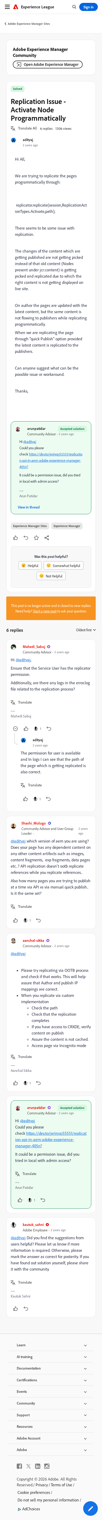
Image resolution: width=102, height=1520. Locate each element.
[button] (27, 128)
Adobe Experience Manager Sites (29, 24)
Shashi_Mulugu (33, 823)
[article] (51, 688)
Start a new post (44, 611)
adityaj (28, 139)
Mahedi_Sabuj (34, 646)
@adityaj (29, 441)
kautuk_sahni (33, 1224)
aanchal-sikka (33, 940)
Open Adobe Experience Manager (51, 64)
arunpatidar (36, 428)
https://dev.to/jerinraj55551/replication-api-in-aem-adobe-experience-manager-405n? (50, 460)
